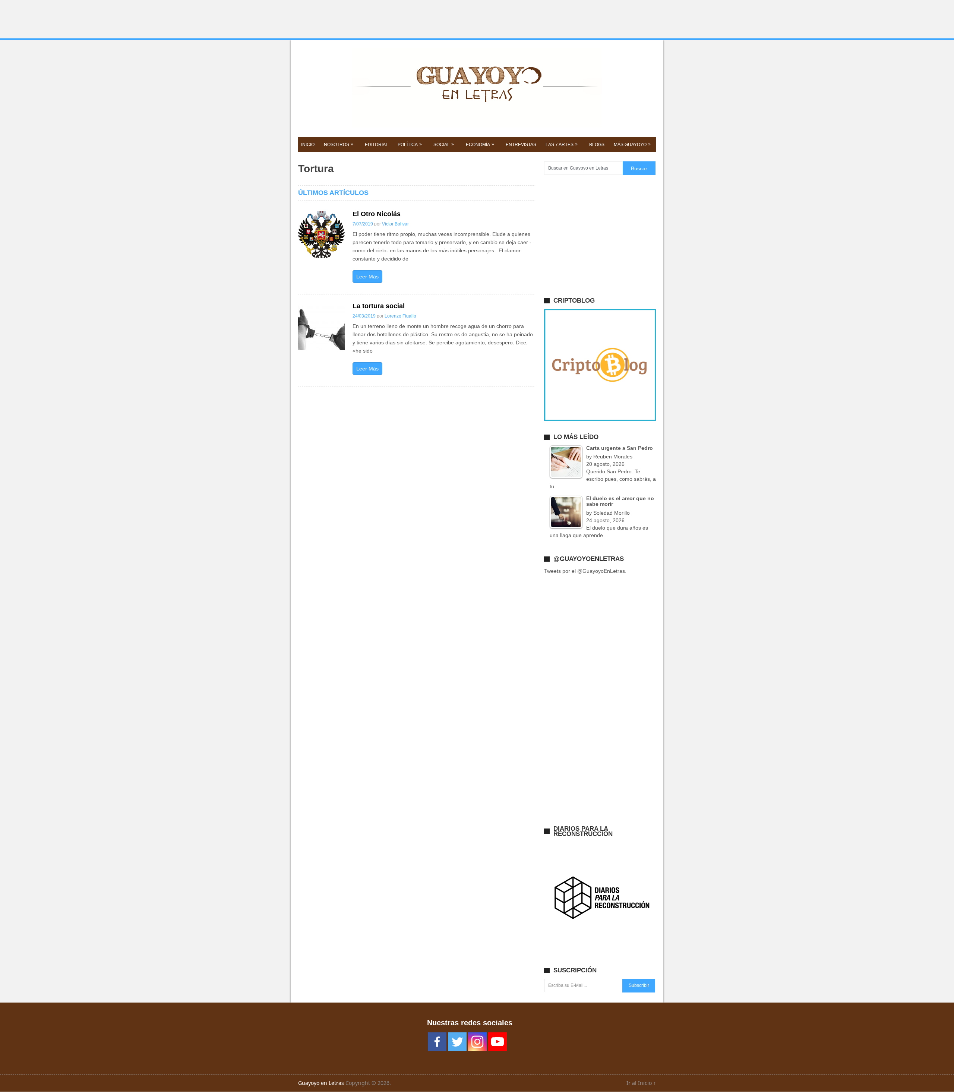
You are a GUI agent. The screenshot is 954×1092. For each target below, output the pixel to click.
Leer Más (367, 277)
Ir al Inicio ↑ (641, 1082)
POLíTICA (410, 144)
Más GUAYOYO (632, 144)
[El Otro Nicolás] (321, 234)
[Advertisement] (477, 19)
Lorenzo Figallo (400, 316)
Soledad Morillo (611, 513)
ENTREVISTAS (521, 144)
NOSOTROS (338, 144)
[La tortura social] (321, 326)
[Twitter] (457, 1041)
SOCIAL (443, 144)
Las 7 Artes (562, 144)
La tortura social (379, 306)
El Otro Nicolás (377, 214)
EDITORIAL (376, 144)
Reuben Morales (612, 457)
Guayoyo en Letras (321, 1082)
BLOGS (596, 144)
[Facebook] (437, 1041)
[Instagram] (477, 1041)
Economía (480, 144)
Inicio (308, 144)
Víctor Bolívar (395, 224)
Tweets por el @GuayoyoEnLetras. (585, 571)
